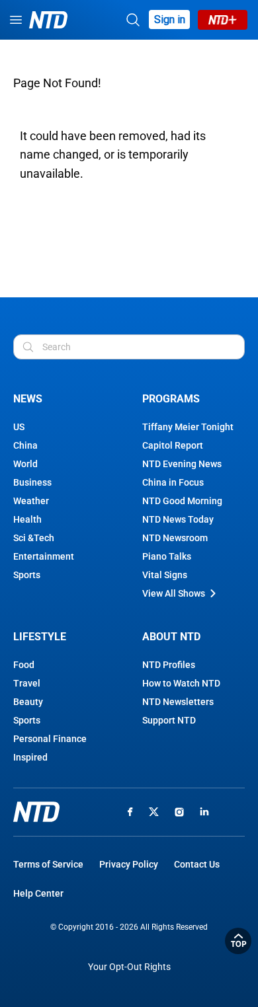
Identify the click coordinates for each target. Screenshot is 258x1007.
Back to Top (238, 941)
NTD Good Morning (182, 501)
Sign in (169, 19)
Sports (26, 575)
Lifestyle (39, 636)
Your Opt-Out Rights (129, 967)
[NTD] (36, 812)
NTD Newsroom (175, 538)
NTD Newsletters (178, 701)
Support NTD (169, 720)
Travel (26, 683)
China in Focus (173, 482)
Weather (31, 501)
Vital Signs (164, 575)
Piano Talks (166, 556)
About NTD (171, 636)
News (27, 398)
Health (27, 519)
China (25, 445)
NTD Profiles (168, 664)
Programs (171, 398)
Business (32, 482)
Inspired (30, 757)
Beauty (28, 701)
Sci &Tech (33, 538)
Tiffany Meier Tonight (188, 427)
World (25, 464)
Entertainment (43, 556)
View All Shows (173, 593)
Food (23, 664)
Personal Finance (50, 738)
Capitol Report (172, 445)
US (18, 427)
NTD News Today (178, 519)
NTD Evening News (182, 464)
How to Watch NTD (181, 683)
